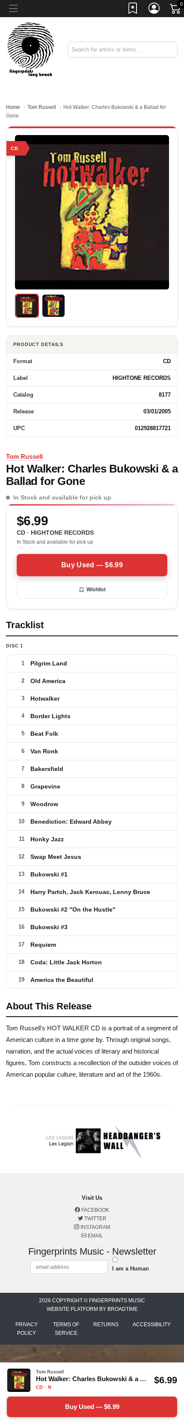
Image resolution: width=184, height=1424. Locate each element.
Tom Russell (41, 107)
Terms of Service (66, 1329)
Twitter (95, 1219)
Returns (106, 1325)
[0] (176, 10)
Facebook (94, 1210)
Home (13, 107)
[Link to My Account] (154, 9)
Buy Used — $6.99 (92, 565)
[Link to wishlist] (133, 9)
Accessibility (152, 1325)
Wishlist (96, 590)
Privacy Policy (26, 1329)
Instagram (94, 1227)
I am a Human (130, 1268)
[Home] (30, 49)
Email (94, 1236)
